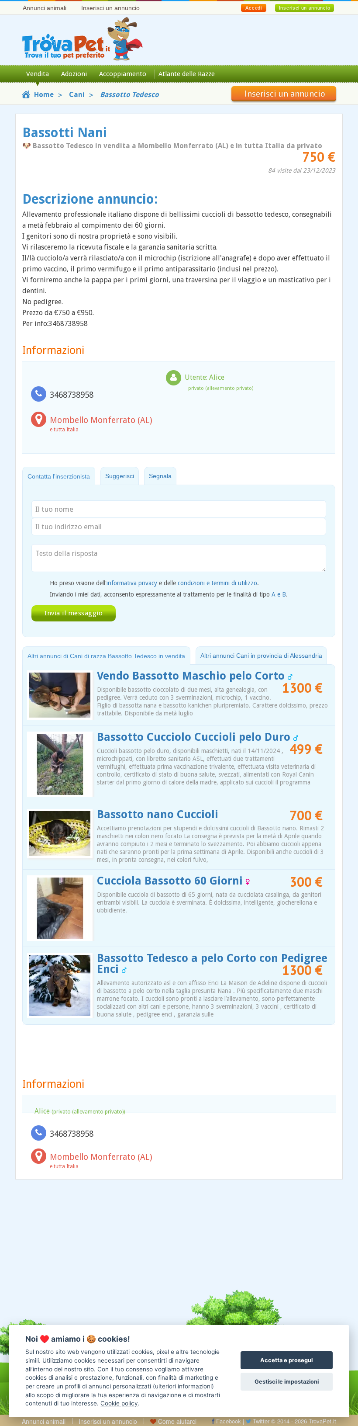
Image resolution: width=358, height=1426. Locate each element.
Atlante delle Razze (186, 74)
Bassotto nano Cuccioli (157, 814)
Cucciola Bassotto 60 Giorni (171, 880)
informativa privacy (132, 582)
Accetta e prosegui (286, 1360)
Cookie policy (119, 1403)
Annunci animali (44, 7)
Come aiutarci (176, 1421)
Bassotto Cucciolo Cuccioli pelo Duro (195, 737)
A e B (279, 594)
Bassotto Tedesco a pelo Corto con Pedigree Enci (212, 963)
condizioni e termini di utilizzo (217, 582)
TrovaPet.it (322, 1421)
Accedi (253, 7)
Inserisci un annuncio (110, 7)
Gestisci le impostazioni (287, 1381)
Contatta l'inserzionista (59, 476)
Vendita (37, 74)
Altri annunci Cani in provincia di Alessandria (261, 655)
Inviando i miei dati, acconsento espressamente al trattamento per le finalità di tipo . (169, 594)
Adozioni (74, 74)
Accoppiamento (122, 74)
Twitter (260, 1421)
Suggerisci (119, 475)
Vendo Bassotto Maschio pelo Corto (192, 676)
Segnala (160, 475)
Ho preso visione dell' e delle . (154, 582)
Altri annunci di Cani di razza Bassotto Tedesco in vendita (106, 655)
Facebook (227, 1421)
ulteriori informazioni (183, 1386)
